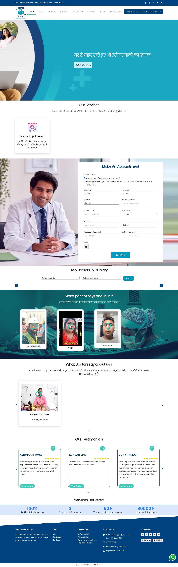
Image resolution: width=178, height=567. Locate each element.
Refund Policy (83, 534)
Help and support (85, 543)
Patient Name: (128, 199)
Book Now (120, 255)
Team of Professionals (108, 512)
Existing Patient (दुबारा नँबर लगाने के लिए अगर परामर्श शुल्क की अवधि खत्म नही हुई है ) (119, 183)
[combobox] (101, 193)
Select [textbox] (88, 193)
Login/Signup (116, 11)
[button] (89, 431)
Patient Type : (90, 174)
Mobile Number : (129, 232)
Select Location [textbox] (49, 278)
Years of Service (70, 512)
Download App (133, 11)
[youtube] (161, 3)
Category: (126, 190)
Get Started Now (83, 65)
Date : (86, 242)
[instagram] (149, 3)
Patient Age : (89, 210)
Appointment (77, 11)
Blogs (102, 11)
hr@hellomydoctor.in (115, 551)
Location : (88, 190)
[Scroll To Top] (174, 564)
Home (31, 11)
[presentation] (6, 60)
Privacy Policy (83, 537)
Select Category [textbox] (90, 278)
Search (128, 278)
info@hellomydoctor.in (116, 546)
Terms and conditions (87, 540)
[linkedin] (153, 3)
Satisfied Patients (145, 512)
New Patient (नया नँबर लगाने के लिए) (103, 178)
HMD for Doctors (152, 11)
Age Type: (126, 210)
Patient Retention (32, 512)
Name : (87, 221)
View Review (27, 486)
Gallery (63, 11)
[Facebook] (145, 3)
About (41, 11)
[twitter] (157, 3)
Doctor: (87, 199)
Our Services (58, 537)
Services (52, 11)
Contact (91, 11)
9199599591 (40, 2)
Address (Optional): (92, 232)
